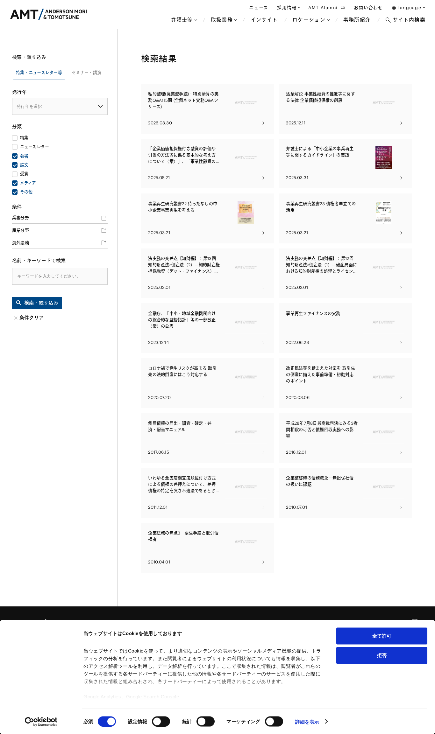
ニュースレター (34, 147)
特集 (24, 138)
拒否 (382, 655)
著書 (24, 156)
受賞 (24, 174)
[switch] (161, 721)
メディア (28, 183)
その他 (26, 192)
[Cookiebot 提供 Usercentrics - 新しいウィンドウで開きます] (41, 721)
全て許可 (381, 636)
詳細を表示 (307, 721)
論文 (24, 165)
